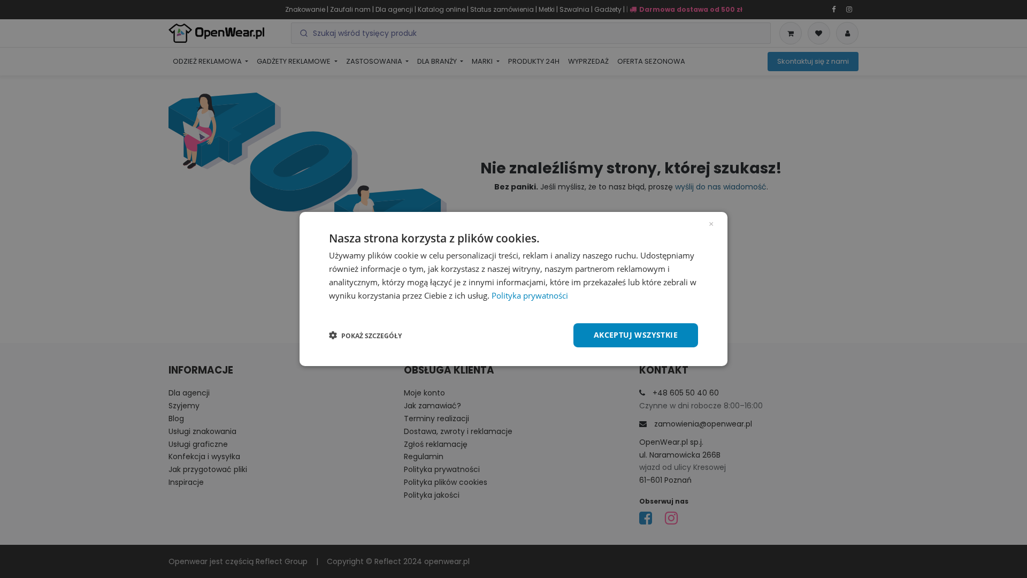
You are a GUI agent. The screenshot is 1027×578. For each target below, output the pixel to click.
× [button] (711, 223)
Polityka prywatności (530, 295)
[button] (365, 335)
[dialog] (513, 289)
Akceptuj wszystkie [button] (636, 335)
